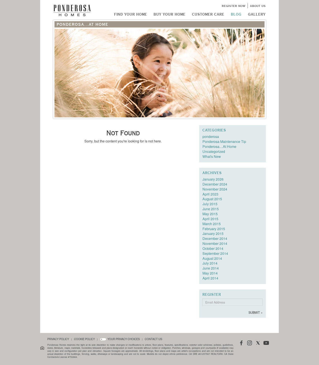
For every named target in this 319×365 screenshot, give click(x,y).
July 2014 (209, 263)
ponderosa (210, 136)
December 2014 (214, 238)
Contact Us (153, 339)
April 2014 (210, 278)
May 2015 (210, 213)
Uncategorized (213, 151)
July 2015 (209, 203)
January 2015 (213, 233)
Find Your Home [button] (130, 14)
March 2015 (211, 223)
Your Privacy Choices (123, 339)
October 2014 (212, 248)
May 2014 (210, 273)
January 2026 (213, 179)
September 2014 (215, 253)
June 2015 (210, 208)
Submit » (255, 312)
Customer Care (208, 14)
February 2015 (213, 228)
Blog (236, 14)
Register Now (233, 6)
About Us (258, 6)
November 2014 (214, 243)
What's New (211, 156)
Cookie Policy (84, 339)
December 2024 (214, 184)
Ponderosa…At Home (219, 146)
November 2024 (214, 189)
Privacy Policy (58, 339)
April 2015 (210, 218)
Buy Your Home (170, 14)
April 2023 (210, 194)
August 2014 (212, 258)
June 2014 (210, 268)
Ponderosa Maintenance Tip (224, 141)
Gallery (257, 14)
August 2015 (212, 198)
